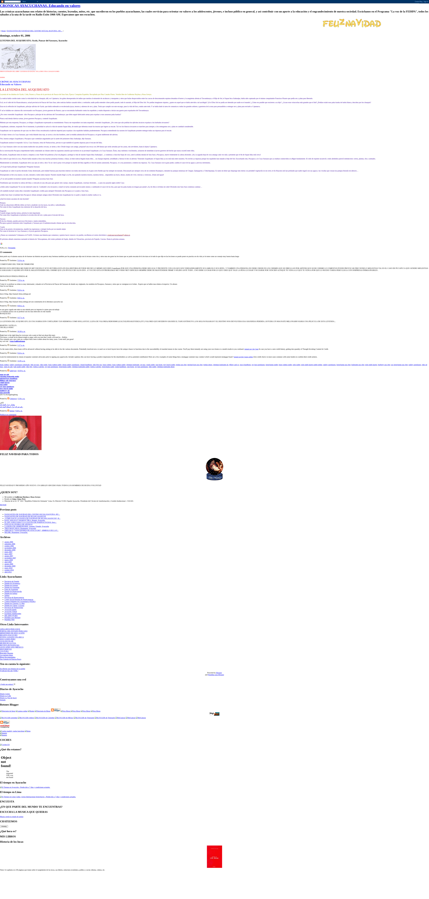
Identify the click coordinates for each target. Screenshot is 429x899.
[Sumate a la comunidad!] (3, 733)
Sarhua (6, 595)
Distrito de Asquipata (11, 587)
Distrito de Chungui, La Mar (14, 603)
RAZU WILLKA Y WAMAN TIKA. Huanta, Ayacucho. (24, 520)
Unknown (13, 399)
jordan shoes (207, 365)
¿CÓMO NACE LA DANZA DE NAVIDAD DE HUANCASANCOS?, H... (32, 518)
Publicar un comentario (8, 415)
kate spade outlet (19, 367)
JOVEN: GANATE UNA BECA (12, 637)
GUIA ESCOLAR (6, 641)
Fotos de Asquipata (11, 589)
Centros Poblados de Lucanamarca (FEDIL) (20, 601)
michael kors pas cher (194, 365)
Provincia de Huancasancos (14, 597)
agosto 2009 (8, 564)
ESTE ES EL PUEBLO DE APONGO (18, 524)
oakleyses (13, 371)
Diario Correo (5, 694)
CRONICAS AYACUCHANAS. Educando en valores (40, 6)
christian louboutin (132, 365)
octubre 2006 (9, 546)
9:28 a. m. (19, 411)
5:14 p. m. (21, 260)
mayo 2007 (8, 554)
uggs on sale (8, 367)
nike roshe (43, 365)
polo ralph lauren (371, 365)
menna (12, 411)
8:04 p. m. (21, 306)
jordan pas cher (181, 365)
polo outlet (296, 365)
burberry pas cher (384, 365)
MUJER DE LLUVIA (8, 643)
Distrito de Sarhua (10, 593)
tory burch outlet (169, 365)
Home (3, 31)
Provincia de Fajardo (11, 581)
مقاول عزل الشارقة (7, 405)
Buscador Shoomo (6, 653)
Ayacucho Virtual (10, 612)
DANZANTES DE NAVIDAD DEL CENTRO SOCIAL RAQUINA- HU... (34, 31)
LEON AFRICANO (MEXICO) (11, 647)
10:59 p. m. (22, 371)
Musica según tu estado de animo (11, 817)
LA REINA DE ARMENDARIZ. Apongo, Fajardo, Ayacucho (26, 526)
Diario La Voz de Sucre (8, 698)
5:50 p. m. (21, 399)
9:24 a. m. (21, 290)
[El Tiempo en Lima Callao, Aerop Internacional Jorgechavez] (38, 797)
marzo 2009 (8, 560)
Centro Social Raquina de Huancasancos (18, 599)
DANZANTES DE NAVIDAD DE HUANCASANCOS (25, 516)
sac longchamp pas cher (399, 365)
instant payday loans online (243, 357)
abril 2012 (8, 572)
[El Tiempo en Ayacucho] (25, 787)
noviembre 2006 (10, 548)
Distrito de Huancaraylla (13, 591)
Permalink (11, 248)
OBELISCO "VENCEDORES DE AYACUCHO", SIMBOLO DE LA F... (31, 530)
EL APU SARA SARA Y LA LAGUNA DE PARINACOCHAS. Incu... (30, 522)
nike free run (97, 365)
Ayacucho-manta (10, 609)
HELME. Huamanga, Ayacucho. (16, 532)
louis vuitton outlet (54, 365)
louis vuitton (4, 365)
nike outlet (152, 367)
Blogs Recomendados (7, 657)
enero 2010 (8, 568)
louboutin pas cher (357, 365)
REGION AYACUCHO (8, 635)
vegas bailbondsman (17, 341)
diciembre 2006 (9, 550)
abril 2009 (8, 562)
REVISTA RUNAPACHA (9, 645)
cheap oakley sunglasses (70, 365)
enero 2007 (8, 552)
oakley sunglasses (329, 365)
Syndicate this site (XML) (9, 671)
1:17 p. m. (21, 345)
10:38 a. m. (21, 331)
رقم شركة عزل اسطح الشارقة (11, 407)
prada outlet (150, 365)
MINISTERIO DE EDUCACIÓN (12, 633)
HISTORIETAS (6, 649)
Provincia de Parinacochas (13, 607)
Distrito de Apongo (11, 585)
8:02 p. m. (21, 298)
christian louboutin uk (220, 365)
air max (142, 365)
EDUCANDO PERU (8, 639)
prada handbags (120, 367)
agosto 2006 (8, 542)
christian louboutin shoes (166, 367)
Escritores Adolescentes (12, 614)
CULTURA (4, 651)
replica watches (38, 367)
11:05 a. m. (21, 361)
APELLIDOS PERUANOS (10, 629)
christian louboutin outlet (80, 367)
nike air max (34, 365)
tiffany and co (234, 365)
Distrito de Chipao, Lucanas (14, 605)
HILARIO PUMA (11, 616)
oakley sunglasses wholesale (20, 365)
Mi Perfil (3, 505)
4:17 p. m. (21, 318)
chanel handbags (86, 365)
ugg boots (159, 365)
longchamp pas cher (343, 365)
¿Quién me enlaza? (7, 684)
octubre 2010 (9, 570)
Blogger (219, 673)
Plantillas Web (9, 620)
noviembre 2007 (10, 558)
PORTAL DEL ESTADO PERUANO (13, 631)
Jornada (2, 700)
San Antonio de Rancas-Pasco (10, 659)
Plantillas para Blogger (12, 618)
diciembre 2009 (9, 566)
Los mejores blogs (6, 655)
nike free (29, 367)
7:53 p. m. (21, 280)
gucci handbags (245, 365)
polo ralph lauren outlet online (311, 365)
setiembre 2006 (9, 544)
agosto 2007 (8, 556)
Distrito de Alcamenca (12, 583)
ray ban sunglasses (258, 365)
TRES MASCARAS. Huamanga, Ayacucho (20, 528)
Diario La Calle (5, 696)
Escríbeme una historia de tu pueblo (12, 669)
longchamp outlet (272, 365)
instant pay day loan (251, 349)
